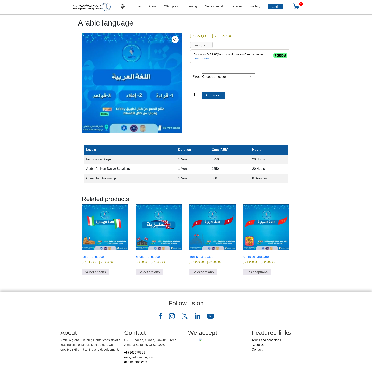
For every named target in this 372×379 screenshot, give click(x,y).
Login (276, 6)
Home (136, 6)
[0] (296, 6)
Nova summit (214, 6)
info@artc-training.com (139, 357)
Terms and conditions (266, 340)
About (152, 6)
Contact (257, 349)
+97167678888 (134, 352)
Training (191, 6)
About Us (258, 344)
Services (237, 6)
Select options (95, 272)
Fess (196, 76)
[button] (175, 39)
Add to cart (213, 95)
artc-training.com (135, 361)
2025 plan (171, 6)
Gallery (255, 6)
